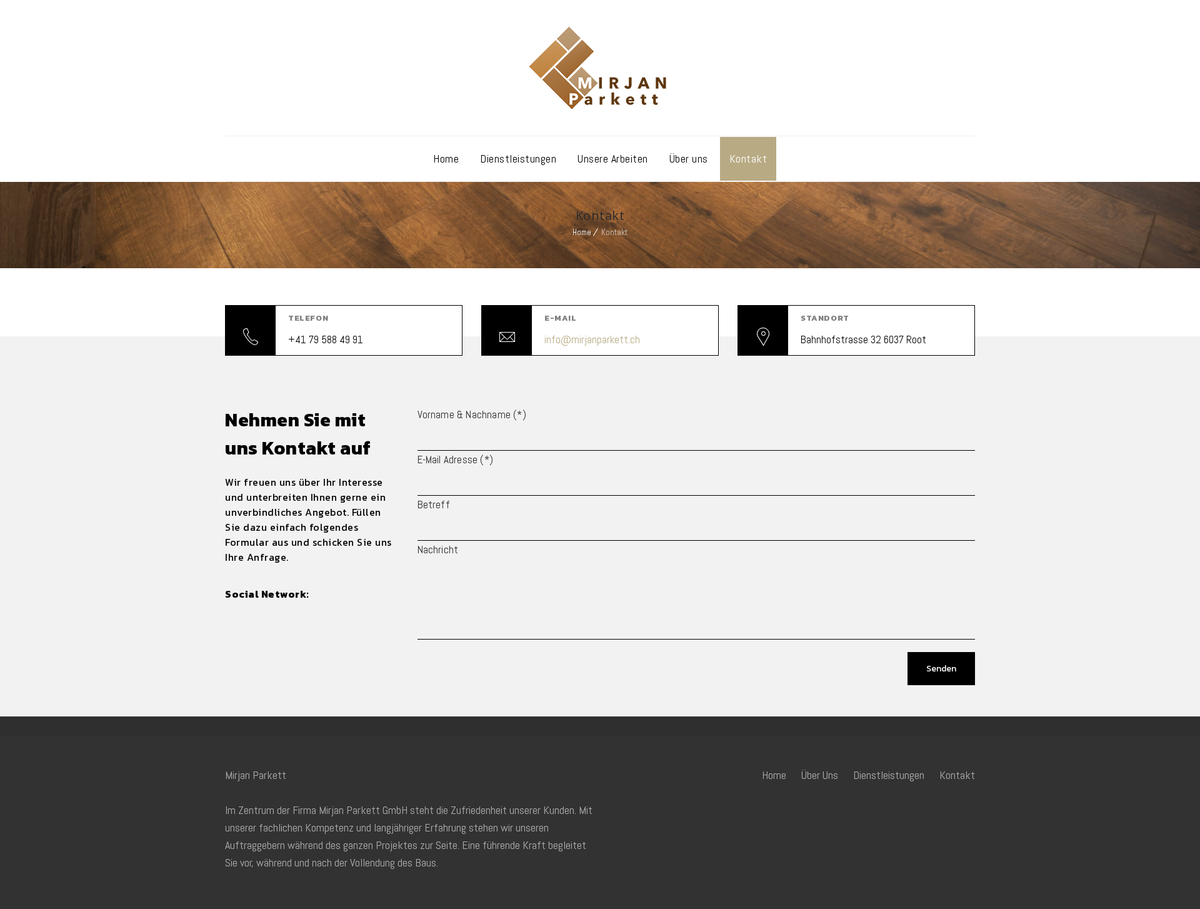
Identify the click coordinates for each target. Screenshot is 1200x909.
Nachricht (438, 549)
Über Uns (819, 775)
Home (446, 158)
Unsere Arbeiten (613, 158)
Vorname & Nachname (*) (472, 414)
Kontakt (748, 158)
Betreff (434, 504)
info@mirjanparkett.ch (592, 339)
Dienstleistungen (518, 158)
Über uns (688, 158)
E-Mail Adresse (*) (456, 459)
